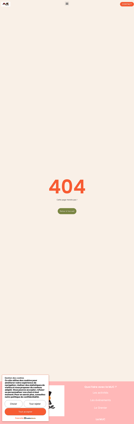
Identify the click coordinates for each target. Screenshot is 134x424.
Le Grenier (100, 407)
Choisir (13, 403)
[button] (67, 3)
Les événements (100, 400)
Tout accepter (25, 411)
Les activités (100, 392)
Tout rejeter (35, 403)
